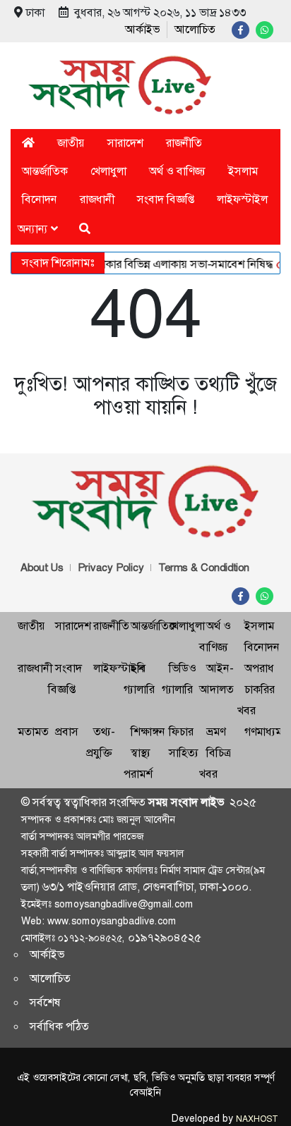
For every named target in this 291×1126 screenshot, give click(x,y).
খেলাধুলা (108, 171)
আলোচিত (194, 29)
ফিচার (181, 731)
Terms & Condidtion (203, 568)
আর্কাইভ (142, 29)
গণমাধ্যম (263, 731)
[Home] (28, 143)
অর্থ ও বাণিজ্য (177, 171)
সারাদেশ (125, 142)
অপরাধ (259, 668)
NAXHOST (256, 1119)
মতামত (33, 731)
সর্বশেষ (45, 1002)
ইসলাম (243, 171)
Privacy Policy (111, 568)
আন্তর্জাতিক (45, 171)
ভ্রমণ (215, 731)
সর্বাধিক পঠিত (59, 1026)
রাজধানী (97, 199)
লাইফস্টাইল (242, 199)
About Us (42, 568)
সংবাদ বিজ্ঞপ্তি (165, 199)
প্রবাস (66, 731)
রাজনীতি (184, 142)
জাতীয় (71, 142)
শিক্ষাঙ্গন (148, 731)
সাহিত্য (183, 752)
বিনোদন (39, 199)
